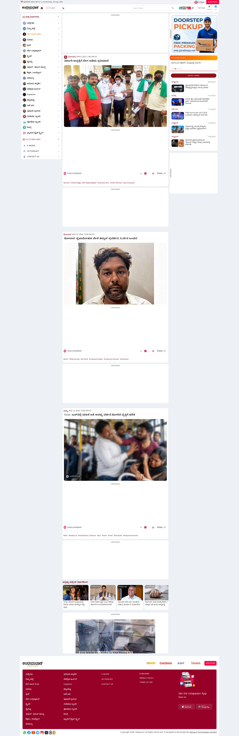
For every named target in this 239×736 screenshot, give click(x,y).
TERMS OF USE (146, 682)
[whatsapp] (24, 732)
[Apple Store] (187, 706)
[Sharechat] (54, 732)
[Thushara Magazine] (181, 663)
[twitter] (46, 732)
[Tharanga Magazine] (151, 663)
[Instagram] (42, 732)
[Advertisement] (115, 34)
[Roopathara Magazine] (166, 663)
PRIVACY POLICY (146, 678)
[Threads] (50, 732)
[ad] (194, 34)
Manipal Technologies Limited (203, 732)
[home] (30, 8)
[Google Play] (204, 706)
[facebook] (29, 732)
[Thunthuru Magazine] (195, 663)
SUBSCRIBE (212, 2)
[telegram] (37, 732)
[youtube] (33, 732)
